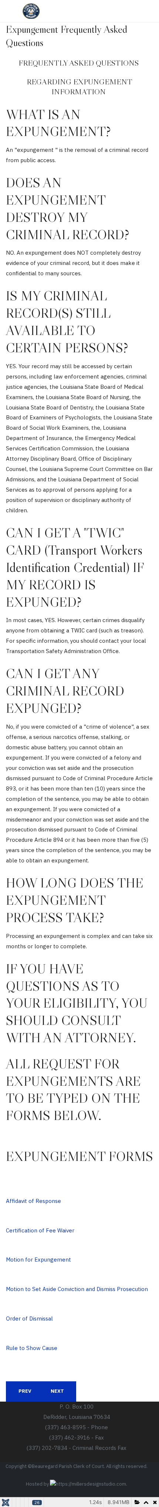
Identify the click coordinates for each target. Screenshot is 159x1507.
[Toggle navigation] (132, 10)
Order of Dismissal (29, 1318)
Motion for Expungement (38, 1259)
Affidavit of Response (33, 1200)
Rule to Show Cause (31, 1347)
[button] (147, 10)
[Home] (31, 11)
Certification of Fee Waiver (40, 1230)
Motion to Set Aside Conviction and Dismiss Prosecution (77, 1289)
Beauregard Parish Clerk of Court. (68, 1466)
